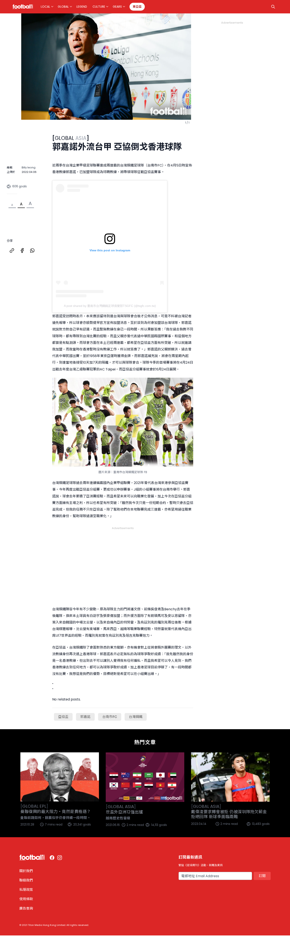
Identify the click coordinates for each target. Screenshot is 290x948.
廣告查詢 (26, 908)
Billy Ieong (28, 167)
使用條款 (26, 899)
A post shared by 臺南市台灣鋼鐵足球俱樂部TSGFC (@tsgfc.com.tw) (110, 305)
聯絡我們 (26, 880)
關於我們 (26, 870)
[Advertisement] (122, 561)
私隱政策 (26, 889)
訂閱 (262, 875)
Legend (81, 6)
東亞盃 (137, 6)
